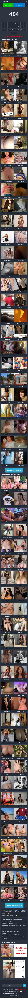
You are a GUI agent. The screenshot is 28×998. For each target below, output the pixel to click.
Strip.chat (18, 966)
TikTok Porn (19, 5)
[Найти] (24, 985)
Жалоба (20, 989)
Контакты (12, 995)
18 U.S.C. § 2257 (20, 993)
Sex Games (8, 5)
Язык (17, 995)
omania (5, 1)
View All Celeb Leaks (13, 470)
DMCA (24, 989)
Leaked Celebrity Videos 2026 (14, 36)
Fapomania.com (13, 989)
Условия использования (11, 991)
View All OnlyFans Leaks (13, 905)
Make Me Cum (19, 961)
